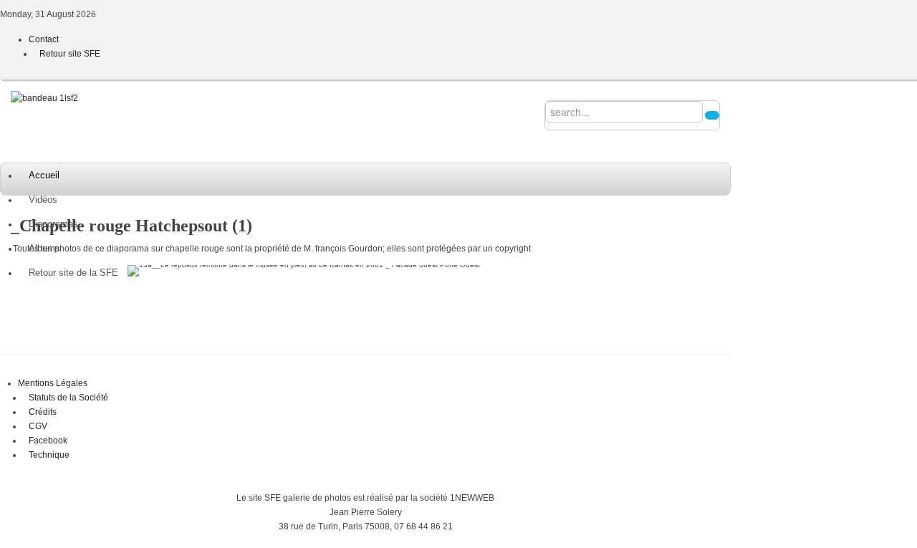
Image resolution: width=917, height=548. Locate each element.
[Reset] (712, 115)
